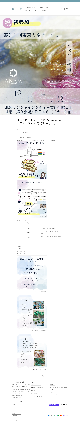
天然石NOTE (52, 385)
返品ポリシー (34, 390)
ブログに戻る (40, 376)
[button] (37, 5)
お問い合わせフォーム (36, 385)
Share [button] (20, 129)
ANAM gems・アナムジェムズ (19, 420)
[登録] (33, 404)
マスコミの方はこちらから (37, 396)
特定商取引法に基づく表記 (37, 387)
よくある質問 (34, 393)
